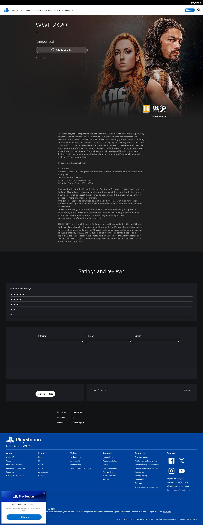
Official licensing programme (146, 487)
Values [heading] (73, 453)
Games (28, 10)
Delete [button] (187, 390)
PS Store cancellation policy (146, 461)
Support (68, 10)
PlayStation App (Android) (177, 482)
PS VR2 (41, 464)
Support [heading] (107, 453)
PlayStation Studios (14, 464)
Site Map (158, 519)
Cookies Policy (170, 519)
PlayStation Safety (110, 461)
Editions (42, 335)
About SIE (10, 457)
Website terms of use (144, 519)
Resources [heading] (140, 453)
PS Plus (38, 10)
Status (105, 464)
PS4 (39, 461)
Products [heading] (42, 453)
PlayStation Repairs (110, 468)
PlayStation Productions (16, 468)
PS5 (21, 10)
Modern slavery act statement (147, 464)
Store (14, 10)
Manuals (106, 479)
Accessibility (75, 461)
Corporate (10, 472)
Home (8, 446)
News (59, 10)
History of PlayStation (15, 475)
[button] (45, 394)
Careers (9, 461)
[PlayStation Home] (6, 10)
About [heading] (9, 453)
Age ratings (139, 472)
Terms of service (141, 457)
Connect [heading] (171, 453)
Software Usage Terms (187, 519)
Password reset (109, 472)
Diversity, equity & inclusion (81, 468)
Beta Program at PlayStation (178, 490)
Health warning (141, 475)
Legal (118, 519)
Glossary (138, 483)
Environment (75, 457)
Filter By (90, 335)
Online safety (75, 464)
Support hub (107, 457)
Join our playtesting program (178, 486)
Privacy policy (128, 519)
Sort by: (138, 335)
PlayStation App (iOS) (175, 478)
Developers (139, 479)
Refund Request (109, 475)
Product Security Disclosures (146, 468)
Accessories (48, 10)
